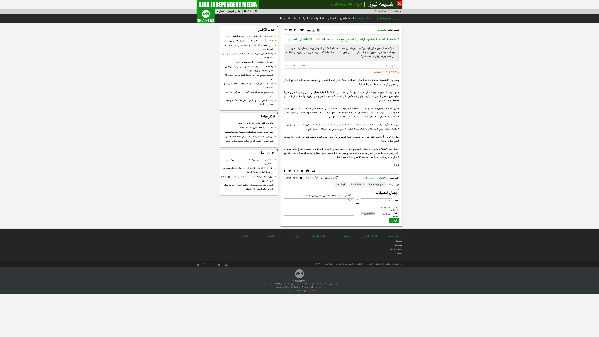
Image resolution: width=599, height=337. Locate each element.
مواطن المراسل (234, 11)
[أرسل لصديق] (313, 30)
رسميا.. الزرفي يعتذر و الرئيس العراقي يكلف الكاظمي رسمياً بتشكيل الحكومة (249, 102)
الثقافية (399, 253)
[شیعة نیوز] (299, 4)
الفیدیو (287, 18)
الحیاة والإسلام (317, 18)
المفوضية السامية (376, 184)
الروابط (368, 264)
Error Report (292, 178)
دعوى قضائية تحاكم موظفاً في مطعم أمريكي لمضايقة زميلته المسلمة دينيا (249, 47)
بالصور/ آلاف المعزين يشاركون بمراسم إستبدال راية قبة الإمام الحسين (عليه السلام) (248, 187)
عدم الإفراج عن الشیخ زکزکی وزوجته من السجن (253, 62)
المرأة (305, 18)
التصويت (349, 264)
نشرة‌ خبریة (328, 264)
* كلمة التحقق (396, 215)
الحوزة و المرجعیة (396, 249)
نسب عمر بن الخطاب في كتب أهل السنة (256, 127)
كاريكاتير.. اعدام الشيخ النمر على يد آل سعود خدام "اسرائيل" (248, 136)
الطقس (359, 264)
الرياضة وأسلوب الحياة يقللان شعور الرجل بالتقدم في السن (249, 41)
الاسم (396, 200)
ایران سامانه (288, 290)
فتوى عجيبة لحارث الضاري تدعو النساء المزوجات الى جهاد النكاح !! (247, 178)
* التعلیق (357, 201)
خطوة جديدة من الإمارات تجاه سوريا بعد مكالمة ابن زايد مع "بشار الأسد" (248, 85)
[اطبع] (309, 30)
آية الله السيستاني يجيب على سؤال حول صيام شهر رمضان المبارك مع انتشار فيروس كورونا (249, 68)
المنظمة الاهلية (357, 184)
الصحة (297, 18)
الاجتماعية (398, 245)
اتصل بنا (220, 11)
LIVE (246, 11)
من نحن (398, 264)
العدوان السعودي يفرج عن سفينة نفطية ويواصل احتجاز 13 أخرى (249, 77)
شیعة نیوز (341, 184)
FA (256, 11)
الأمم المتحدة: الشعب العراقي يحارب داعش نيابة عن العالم (249, 141)
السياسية (381, 30)
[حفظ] (318, 30)
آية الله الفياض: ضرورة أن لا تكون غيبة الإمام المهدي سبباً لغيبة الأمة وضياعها (247, 55)
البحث (339, 264)
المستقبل (332, 18)
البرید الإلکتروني (395, 208)
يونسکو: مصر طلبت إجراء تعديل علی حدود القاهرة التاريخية (248, 36)
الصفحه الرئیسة (364, 18)
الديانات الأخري (346, 18)
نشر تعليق (330, 178)
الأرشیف (378, 264)
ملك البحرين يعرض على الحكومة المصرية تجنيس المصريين (248, 132)
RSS (318, 264)
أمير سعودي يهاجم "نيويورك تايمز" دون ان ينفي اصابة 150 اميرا (248, 94)
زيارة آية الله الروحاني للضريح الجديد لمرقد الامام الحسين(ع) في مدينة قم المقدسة (248, 170)
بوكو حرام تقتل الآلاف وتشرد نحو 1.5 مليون (255, 123)
